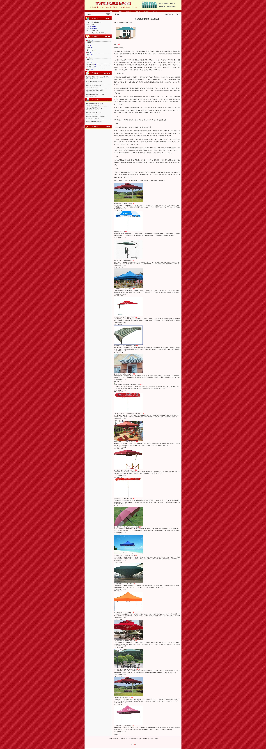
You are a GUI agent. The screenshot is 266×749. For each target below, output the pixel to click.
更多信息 (116, 735)
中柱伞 (88, 62)
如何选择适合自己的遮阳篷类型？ (94, 121)
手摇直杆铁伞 (90, 50)
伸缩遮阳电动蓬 (91, 67)
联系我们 (154, 11)
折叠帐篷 (89, 42)
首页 (111, 11)
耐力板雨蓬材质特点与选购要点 (94, 81)
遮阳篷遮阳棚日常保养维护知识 (94, 85)
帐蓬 (88, 45)
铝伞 (88, 52)
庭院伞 (88, 69)
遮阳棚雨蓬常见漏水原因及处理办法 (95, 94)
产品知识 (137, 11)
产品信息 (120, 11)
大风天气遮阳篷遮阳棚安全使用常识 (95, 90)
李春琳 (156, 739)
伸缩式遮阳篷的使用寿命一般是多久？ (95, 116)
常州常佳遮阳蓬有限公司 (120, 209)
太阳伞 (88, 47)
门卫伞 (88, 57)
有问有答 (146, 11)
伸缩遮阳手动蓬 (91, 64)
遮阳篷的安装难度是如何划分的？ (94, 108)
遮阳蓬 (88, 40)
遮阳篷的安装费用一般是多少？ (94, 112)
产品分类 (128, 11)
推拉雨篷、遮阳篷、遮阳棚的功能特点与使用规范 (98, 77)
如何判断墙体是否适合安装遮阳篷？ (95, 103)
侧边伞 (88, 55)
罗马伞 (88, 59)
